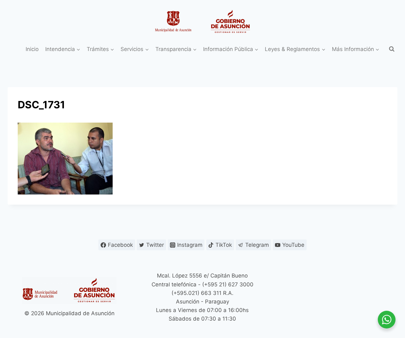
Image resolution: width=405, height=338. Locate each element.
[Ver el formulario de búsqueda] (391, 49)
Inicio (32, 49)
